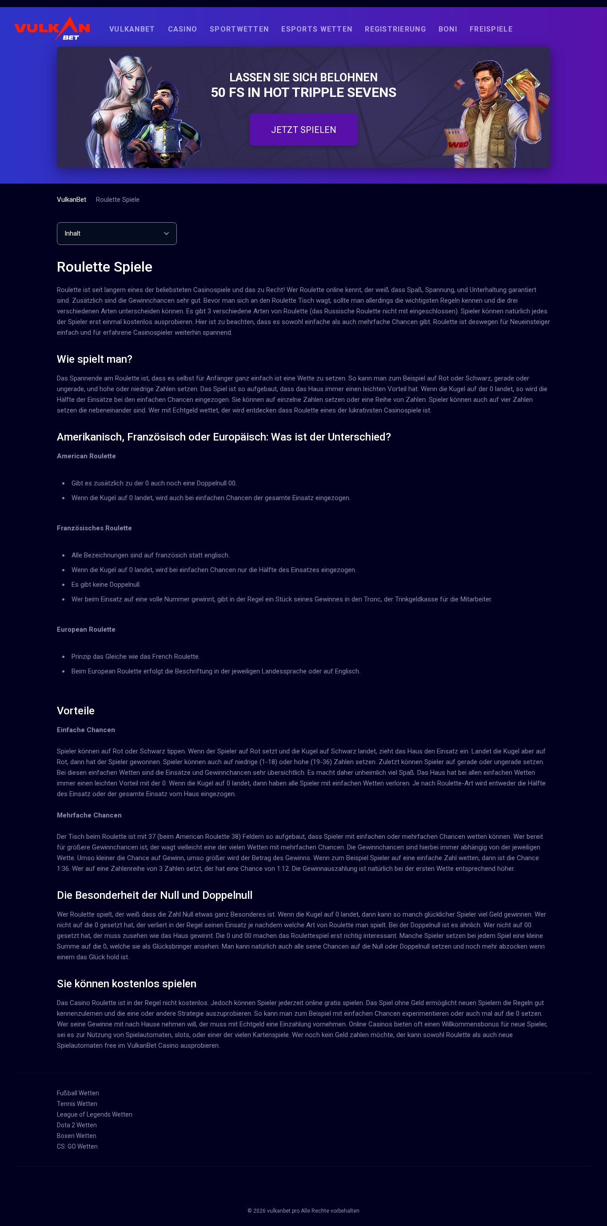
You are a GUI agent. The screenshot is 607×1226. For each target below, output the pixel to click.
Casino (183, 29)
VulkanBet (132, 29)
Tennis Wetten (77, 1103)
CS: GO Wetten (77, 1146)
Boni (448, 29)
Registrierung (395, 29)
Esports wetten (316, 29)
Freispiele (491, 29)
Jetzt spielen (303, 129)
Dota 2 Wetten (77, 1125)
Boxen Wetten (76, 1135)
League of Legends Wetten (94, 1114)
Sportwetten (239, 29)
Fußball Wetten (78, 1093)
